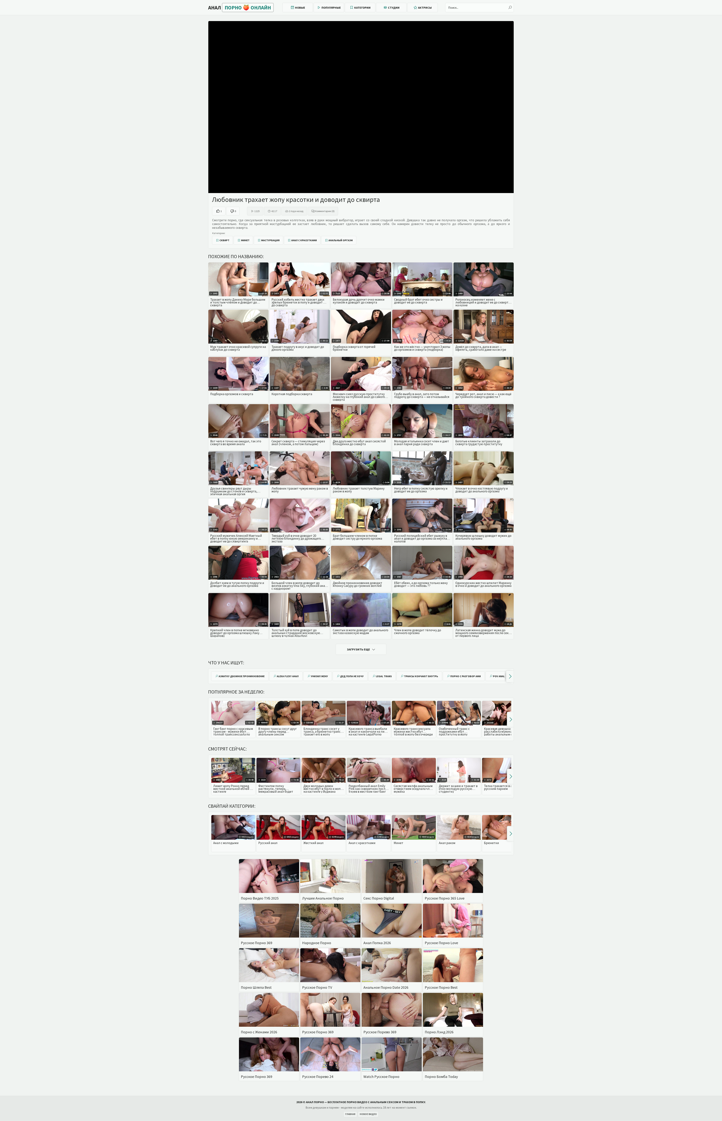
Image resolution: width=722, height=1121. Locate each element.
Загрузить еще (358, 649)
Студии (394, 7)
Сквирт (224, 240)
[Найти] (510, 7)
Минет (245, 240)
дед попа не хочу (352, 676)
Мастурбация (270, 240)
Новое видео (368, 1114)
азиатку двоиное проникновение (242, 676)
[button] (510, 676)
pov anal (499, 676)
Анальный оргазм (340, 240)
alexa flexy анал (288, 676)
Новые (300, 7)
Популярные (331, 7)
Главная (350, 1114)
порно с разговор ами (465, 676)
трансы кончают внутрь (421, 676)
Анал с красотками (304, 240)
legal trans (384, 676)
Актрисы (425, 7)
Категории (362, 7)
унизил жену (319, 676)
